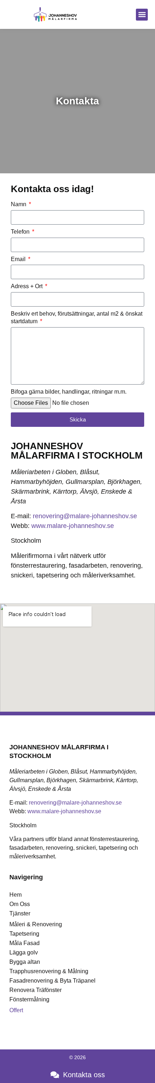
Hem (15, 895)
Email (19, 259)
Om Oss (19, 904)
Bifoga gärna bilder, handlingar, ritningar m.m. (69, 392)
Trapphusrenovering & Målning (48, 971)
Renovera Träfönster (35, 990)
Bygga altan (24, 962)
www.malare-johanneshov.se (72, 525)
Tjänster (19, 913)
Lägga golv (23, 952)
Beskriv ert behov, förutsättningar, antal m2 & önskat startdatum (76, 317)
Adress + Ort (27, 286)
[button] (142, 15)
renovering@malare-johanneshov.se (85, 516)
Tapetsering (24, 934)
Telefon (21, 232)
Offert (16, 1010)
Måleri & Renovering (35, 924)
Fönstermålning (29, 999)
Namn (19, 204)
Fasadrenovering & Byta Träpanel (52, 981)
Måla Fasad (24, 943)
